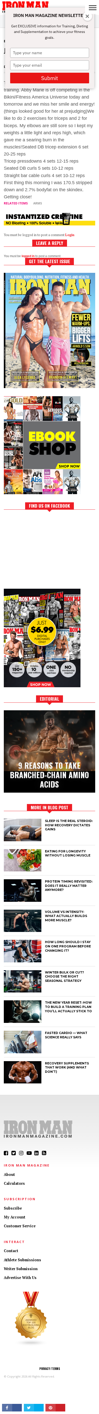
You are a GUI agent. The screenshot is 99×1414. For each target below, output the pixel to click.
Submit (49, 78)
